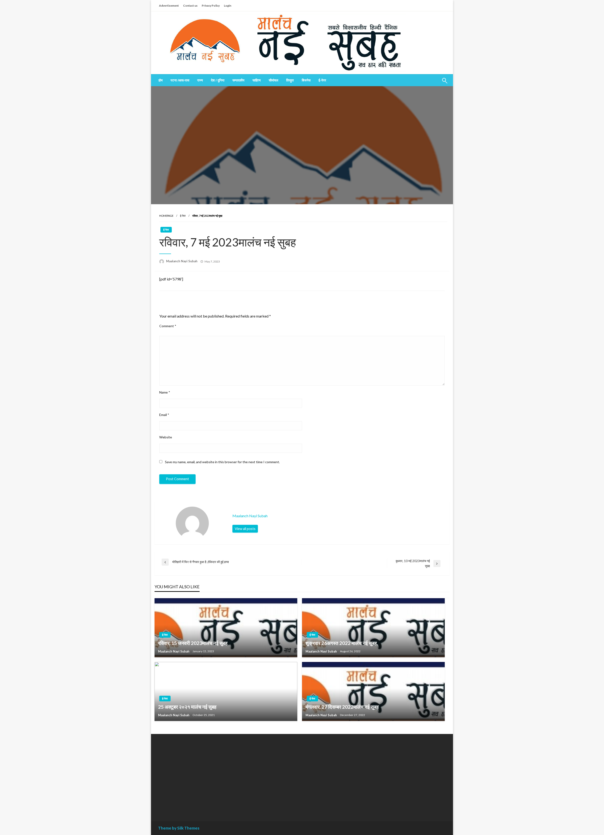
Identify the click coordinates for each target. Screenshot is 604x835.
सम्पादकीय (238, 80)
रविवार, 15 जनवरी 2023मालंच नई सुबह (192, 643)
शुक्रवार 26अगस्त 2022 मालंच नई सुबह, (342, 643)
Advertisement (169, 5)
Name (164, 392)
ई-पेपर (322, 80)
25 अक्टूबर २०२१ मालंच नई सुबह (187, 707)
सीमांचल (273, 80)
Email (164, 415)
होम (161, 80)
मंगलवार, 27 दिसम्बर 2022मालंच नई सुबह (342, 707)
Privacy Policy (211, 5)
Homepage (166, 215)
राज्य (200, 80)
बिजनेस (306, 80)
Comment (167, 326)
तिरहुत (290, 80)
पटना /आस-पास (180, 80)
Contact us (190, 5)
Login (227, 5)
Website (165, 437)
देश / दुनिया (217, 80)
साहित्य (256, 80)
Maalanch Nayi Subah (182, 261)
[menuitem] (161, 80)
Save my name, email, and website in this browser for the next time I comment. (222, 462)
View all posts (245, 529)
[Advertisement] (201, 774)
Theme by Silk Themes (178, 828)
